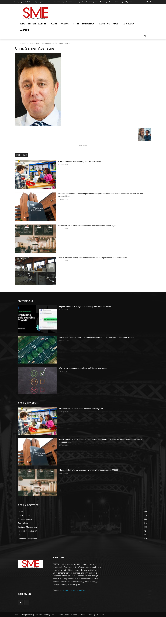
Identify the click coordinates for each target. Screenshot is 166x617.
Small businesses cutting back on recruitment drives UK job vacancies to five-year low (92, 258)
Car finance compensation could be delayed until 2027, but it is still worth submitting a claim (96, 337)
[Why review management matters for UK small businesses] (37, 380)
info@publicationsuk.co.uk (74, 590)
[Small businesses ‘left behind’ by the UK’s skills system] (35, 174)
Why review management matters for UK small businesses (83, 368)
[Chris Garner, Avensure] (83, 89)
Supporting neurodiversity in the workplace (37, 43)
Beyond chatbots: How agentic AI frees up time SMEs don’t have (85, 307)
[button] (145, 36)
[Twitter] (150, 1)
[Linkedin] (147, 1)
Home (17, 43)
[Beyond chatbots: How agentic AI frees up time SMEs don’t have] (37, 319)
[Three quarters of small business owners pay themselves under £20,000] (35, 238)
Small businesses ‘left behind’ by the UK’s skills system (80, 161)
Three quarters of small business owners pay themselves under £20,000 (87, 226)
